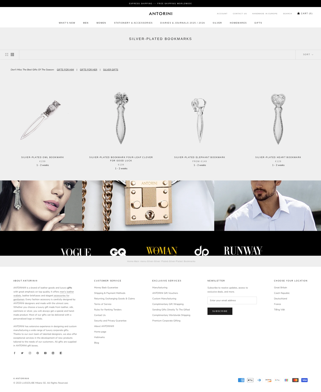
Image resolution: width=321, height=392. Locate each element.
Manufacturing (159, 287)
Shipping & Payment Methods (109, 293)
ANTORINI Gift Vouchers (165, 293)
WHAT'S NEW (67, 23)
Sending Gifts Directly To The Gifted (171, 309)
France (277, 304)
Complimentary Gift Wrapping (168, 304)
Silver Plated (161, 261)
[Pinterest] (37, 353)
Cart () (307, 14)
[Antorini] (160, 13)
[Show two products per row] (6, 54)
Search (287, 14)
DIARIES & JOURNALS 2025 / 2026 (182, 23)
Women (101, 23)
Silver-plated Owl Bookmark (42, 157)
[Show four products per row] (12, 54)
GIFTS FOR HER (88, 69)
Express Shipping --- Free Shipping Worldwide (160, 4)
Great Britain (280, 287)
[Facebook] (14, 353)
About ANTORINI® (104, 326)
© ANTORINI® (21, 378)
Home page (100, 331)
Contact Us (240, 14)
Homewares (238, 23)
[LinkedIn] (53, 353)
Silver (217, 23)
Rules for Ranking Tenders (108, 309)
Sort (307, 54)
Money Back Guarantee (106, 287)
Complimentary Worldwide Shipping (171, 315)
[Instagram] (30, 353)
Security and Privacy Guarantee (110, 320)
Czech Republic (282, 293)
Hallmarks (99, 337)
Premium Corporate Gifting (166, 320)
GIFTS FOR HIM (65, 69)
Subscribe (220, 311)
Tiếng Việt (279, 309)
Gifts (258, 23)
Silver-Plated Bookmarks (182, 261)
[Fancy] (61, 353)
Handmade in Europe (265, 14)
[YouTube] (45, 353)
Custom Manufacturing (164, 298)
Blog (96, 342)
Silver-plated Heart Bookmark (278, 157)
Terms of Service (102, 304)
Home (130, 261)
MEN (86, 23)
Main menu (140, 261)
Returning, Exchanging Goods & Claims (114, 298)
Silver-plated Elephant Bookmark (199, 157)
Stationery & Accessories (133, 23)
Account (222, 14)
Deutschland (280, 298)
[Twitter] (22, 353)
